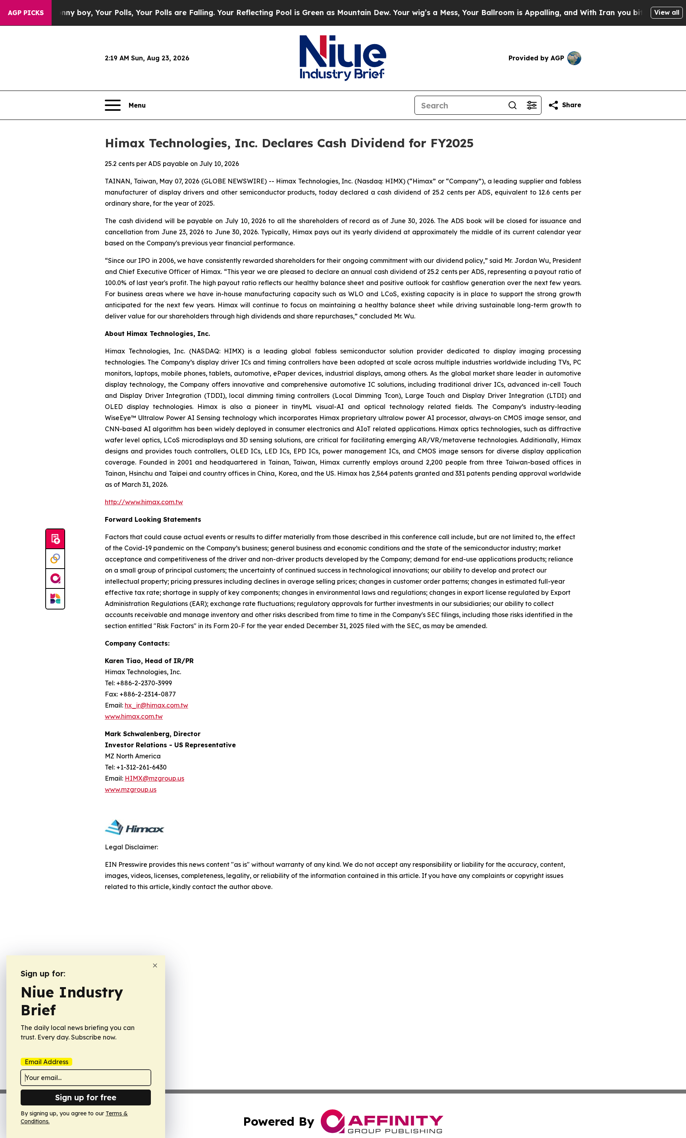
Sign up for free (85, 1097)
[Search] (512, 105)
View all (666, 12)
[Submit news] (55, 539)
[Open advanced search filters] (531, 105)
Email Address (46, 1062)
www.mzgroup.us (130, 789)
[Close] (155, 965)
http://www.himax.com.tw (144, 502)
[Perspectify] (55, 559)
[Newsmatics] (55, 599)
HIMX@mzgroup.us (154, 778)
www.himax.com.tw (134, 716)
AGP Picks (26, 13)
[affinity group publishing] (55, 579)
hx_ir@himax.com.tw (156, 705)
